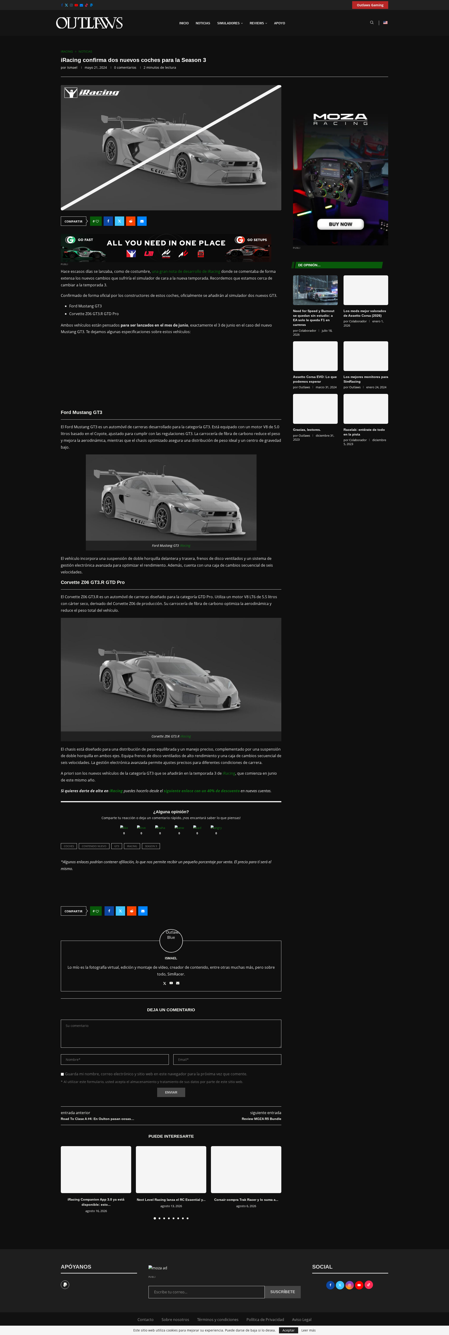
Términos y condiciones (218, 1319)
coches (69, 846)
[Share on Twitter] (119, 221)
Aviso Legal (301, 1319)
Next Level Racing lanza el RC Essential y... (171, 1200)
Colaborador (307, 330)
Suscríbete (282, 1292)
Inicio (184, 23)
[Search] (371, 23)
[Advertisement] (171, 372)
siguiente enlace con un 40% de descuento (202, 790)
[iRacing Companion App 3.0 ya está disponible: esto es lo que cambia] (96, 1169)
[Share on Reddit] (130, 221)
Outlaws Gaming (370, 5)
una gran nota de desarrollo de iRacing (186, 271)
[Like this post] (97, 221)
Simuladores (228, 23)
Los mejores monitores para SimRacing (366, 379)
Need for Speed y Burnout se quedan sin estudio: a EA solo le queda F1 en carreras (313, 318)
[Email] (81, 5)
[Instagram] (71, 5)
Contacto (146, 1319)
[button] (67, 1183)
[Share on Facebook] (108, 221)
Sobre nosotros (175, 1319)
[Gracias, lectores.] (315, 409)
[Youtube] (76, 5)
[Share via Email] (142, 221)
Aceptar (288, 1330)
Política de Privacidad (265, 1319)
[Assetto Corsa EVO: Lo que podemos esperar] (315, 356)
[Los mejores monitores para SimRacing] (366, 356)
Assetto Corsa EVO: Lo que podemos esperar (315, 379)
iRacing (185, 545)
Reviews (257, 23)
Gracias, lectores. (307, 430)
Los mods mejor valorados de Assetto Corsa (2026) (365, 313)
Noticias (203, 23)
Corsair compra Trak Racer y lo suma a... (246, 1200)
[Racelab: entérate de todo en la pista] (366, 409)
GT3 (116, 846)
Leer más (308, 1330)
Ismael (72, 67)
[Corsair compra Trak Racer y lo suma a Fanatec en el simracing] (246, 1169)
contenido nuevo (94, 846)
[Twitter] (66, 5)
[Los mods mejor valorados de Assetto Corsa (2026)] (366, 290)
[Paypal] (91, 5)
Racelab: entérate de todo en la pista (364, 432)
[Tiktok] (86, 5)
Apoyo (279, 23)
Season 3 (151, 846)
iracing (132, 846)
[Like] (124, 828)
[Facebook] (62, 5)
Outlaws (304, 387)
